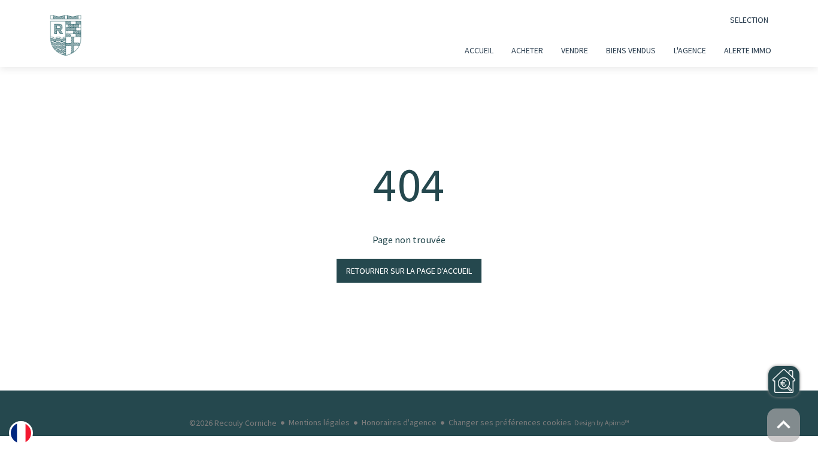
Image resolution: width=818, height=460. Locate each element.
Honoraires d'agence (399, 422)
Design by (601, 422)
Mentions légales (319, 422)
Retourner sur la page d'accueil (409, 270)
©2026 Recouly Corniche (233, 422)
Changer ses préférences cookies (510, 422)
